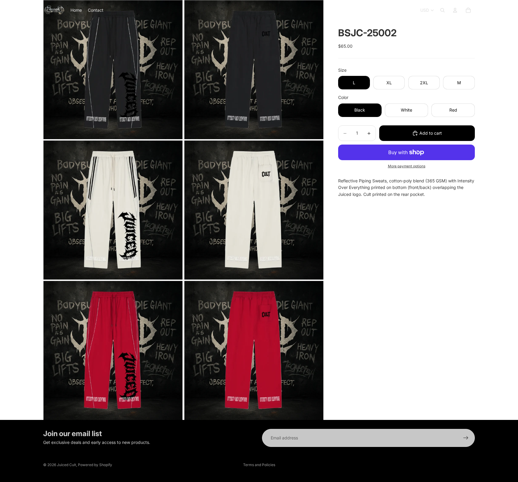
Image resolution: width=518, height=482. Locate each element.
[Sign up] (466, 438)
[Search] (442, 10)
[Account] (455, 10)
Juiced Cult (66, 465)
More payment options (406, 166)
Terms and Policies (259, 465)
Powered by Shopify (95, 465)
